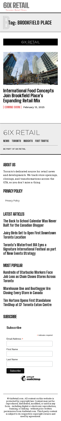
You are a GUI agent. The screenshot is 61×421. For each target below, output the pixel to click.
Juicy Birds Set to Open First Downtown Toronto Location (29, 235)
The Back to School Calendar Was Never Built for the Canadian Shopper (29, 223)
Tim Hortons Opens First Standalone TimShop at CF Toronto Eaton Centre (27, 302)
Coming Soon (12, 107)
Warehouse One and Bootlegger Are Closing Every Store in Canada (27, 290)
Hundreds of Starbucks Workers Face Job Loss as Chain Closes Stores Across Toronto (29, 276)
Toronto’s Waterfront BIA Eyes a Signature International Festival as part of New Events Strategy (29, 249)
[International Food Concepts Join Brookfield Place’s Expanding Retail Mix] (30, 68)
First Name (12, 349)
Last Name (12, 359)
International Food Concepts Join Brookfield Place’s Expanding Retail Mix (28, 95)
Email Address (15, 338)
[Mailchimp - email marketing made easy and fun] (30, 380)
